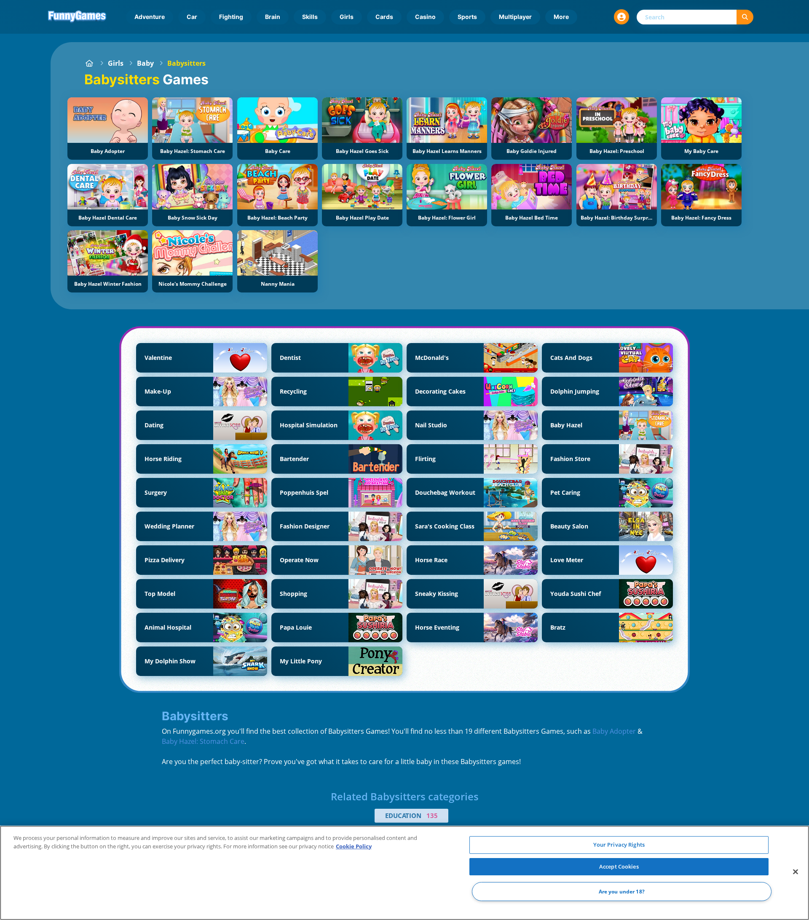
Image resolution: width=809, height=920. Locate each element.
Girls (347, 16)
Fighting (231, 16)
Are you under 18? (622, 891)
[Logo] (77, 17)
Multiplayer (515, 16)
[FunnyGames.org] (89, 63)
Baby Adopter (614, 731)
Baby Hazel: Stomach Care (203, 741)
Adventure (149, 16)
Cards (384, 16)
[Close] (795, 872)
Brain (272, 16)
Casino (425, 16)
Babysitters (186, 63)
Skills (310, 16)
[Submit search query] (745, 17)
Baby (145, 63)
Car (192, 16)
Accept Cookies (619, 866)
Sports (467, 16)
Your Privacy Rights (619, 844)
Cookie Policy (354, 846)
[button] (621, 16)
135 (432, 815)
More (561, 16)
